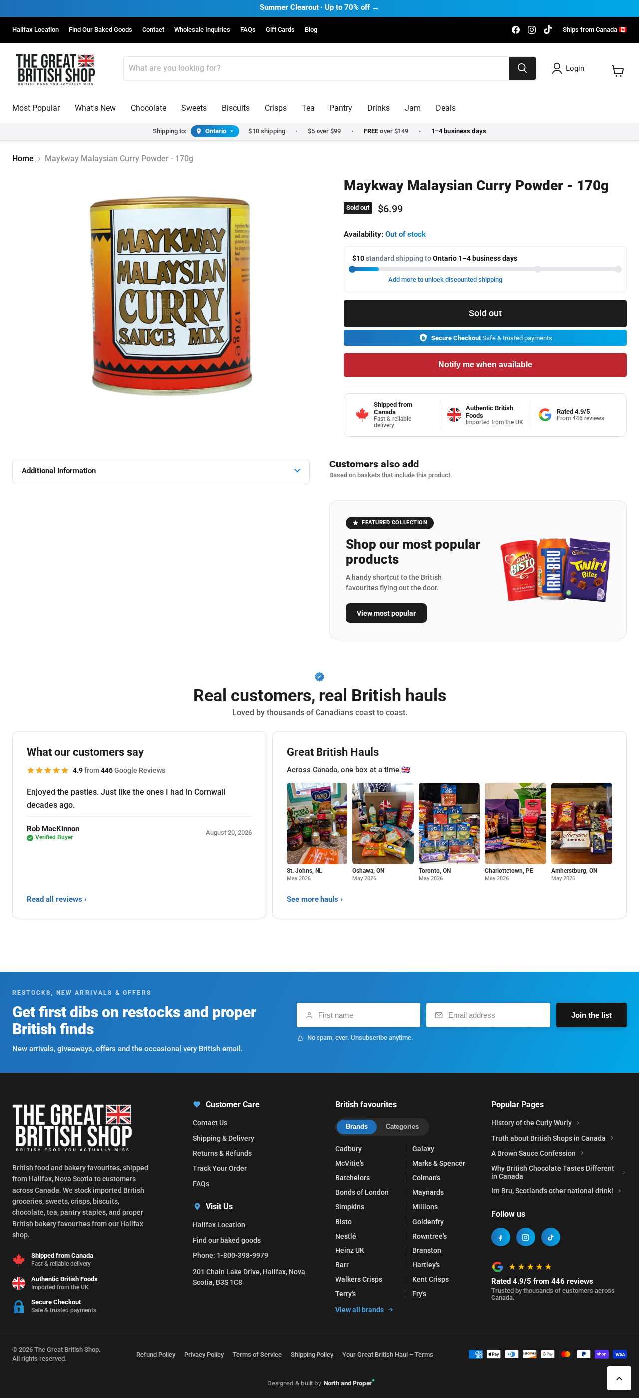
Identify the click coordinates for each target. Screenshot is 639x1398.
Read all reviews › (57, 899)
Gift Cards (280, 29)
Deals (446, 108)
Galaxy (423, 1149)
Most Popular (36, 108)
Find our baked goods (227, 1240)
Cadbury (348, 1149)
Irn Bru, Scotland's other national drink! (552, 1191)
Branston (426, 1250)
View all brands (359, 1310)
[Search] (522, 68)
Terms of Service (257, 1354)
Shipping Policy (312, 1354)
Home (23, 159)
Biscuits (236, 108)
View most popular (386, 613)
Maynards (428, 1192)
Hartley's (426, 1265)
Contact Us (210, 1123)
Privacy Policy (204, 1354)
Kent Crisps (430, 1279)
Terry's (345, 1294)
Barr (342, 1265)
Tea (308, 108)
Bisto (343, 1222)
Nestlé (345, 1236)
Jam (413, 108)
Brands (357, 1126)
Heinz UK (349, 1250)
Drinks (378, 108)
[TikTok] (550, 1237)
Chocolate (148, 108)
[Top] (619, 1378)
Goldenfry (428, 1222)
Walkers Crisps (358, 1279)
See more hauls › (315, 899)
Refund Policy (155, 1354)
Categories (402, 1126)
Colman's (426, 1178)
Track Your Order (220, 1168)
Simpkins (349, 1207)
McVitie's (349, 1163)
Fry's (419, 1294)
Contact (153, 29)
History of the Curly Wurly (531, 1123)
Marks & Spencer (438, 1163)
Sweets (194, 108)
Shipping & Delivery (223, 1138)
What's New (95, 108)
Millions (425, 1207)
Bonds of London (362, 1192)
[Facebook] (500, 1237)
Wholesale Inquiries (202, 29)
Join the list (591, 1015)
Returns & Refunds (222, 1153)
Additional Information (59, 470)
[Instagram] (525, 1237)
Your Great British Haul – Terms (387, 1354)
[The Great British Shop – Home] (55, 68)
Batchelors (352, 1178)
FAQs (248, 29)
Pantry (340, 108)
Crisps (276, 108)
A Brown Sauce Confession (533, 1153)
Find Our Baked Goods (100, 29)
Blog (311, 29)
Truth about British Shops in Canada (548, 1138)
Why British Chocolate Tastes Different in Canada (552, 1172)
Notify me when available (485, 364)
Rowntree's (429, 1236)
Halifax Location (35, 29)
